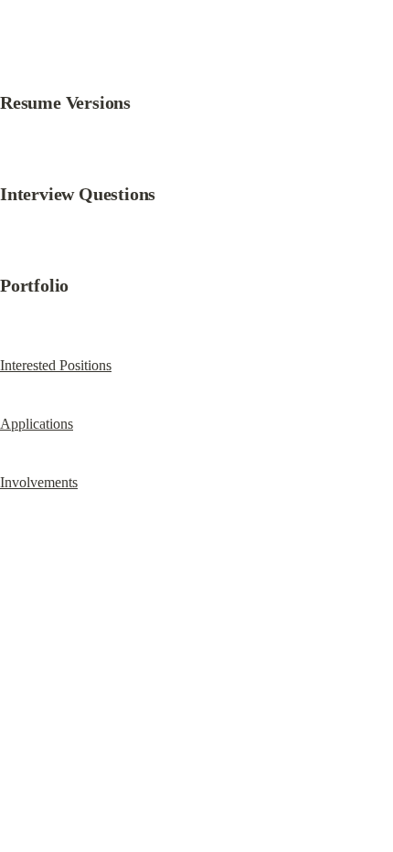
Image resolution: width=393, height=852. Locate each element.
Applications (36, 423)
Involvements (39, 482)
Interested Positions (56, 365)
